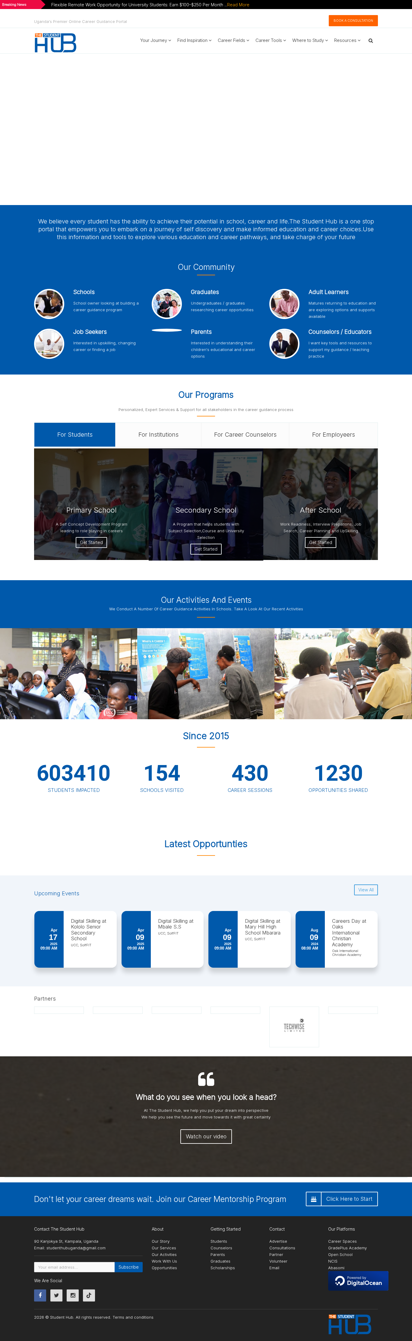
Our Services (164, 1247)
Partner (276, 1254)
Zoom (199, 673)
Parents (218, 1254)
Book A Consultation (353, 20)
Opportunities (164, 1267)
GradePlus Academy (347, 1247)
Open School (340, 1254)
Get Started (91, 542)
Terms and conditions (133, 1317)
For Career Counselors (245, 434)
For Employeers (333, 434)
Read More (238, 4)
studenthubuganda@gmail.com (76, 1247)
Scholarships (223, 1267)
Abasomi (336, 1267)
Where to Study (308, 40)
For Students (75, 434)
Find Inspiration (193, 40)
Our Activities (164, 1254)
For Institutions (158, 434)
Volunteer (278, 1261)
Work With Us (164, 1261)
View (222, 673)
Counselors (221, 1247)
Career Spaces (342, 1241)
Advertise (278, 1241)
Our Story (161, 1241)
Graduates (220, 1261)
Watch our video (206, 1136)
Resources (346, 40)
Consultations (282, 1247)
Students (219, 1241)
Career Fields (232, 40)
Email (274, 1267)
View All (366, 889)
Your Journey (154, 40)
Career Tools (269, 40)
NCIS (333, 1261)
